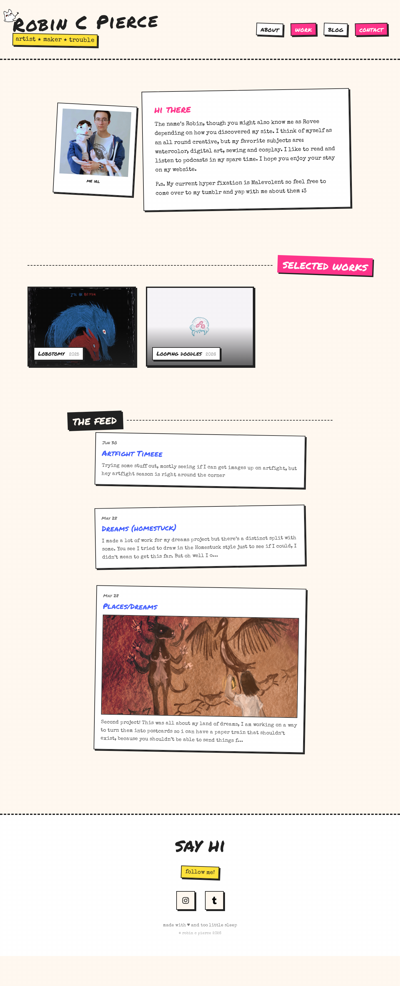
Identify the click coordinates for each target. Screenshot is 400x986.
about (270, 29)
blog (335, 29)
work (303, 29)
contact (371, 29)
